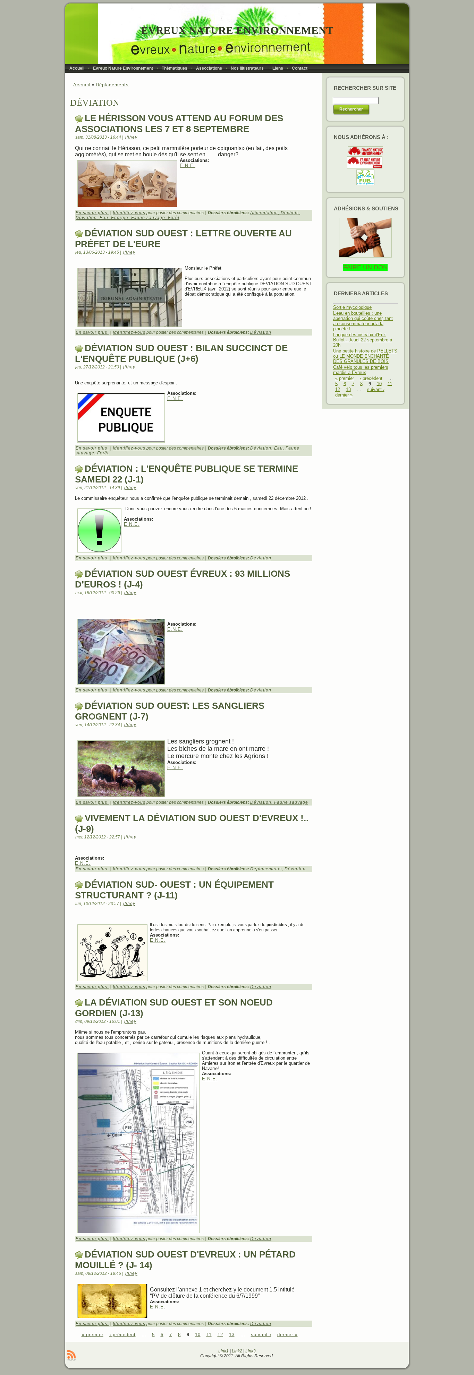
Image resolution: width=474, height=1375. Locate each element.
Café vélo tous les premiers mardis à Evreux (360, 370)
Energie (119, 217)
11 (209, 1334)
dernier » (287, 1334)
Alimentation (264, 212)
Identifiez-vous (129, 212)
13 (232, 1334)
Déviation (86, 217)
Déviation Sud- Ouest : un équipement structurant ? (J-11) (174, 889)
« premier (92, 1334)
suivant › (261, 1334)
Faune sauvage (148, 217)
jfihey (131, 137)
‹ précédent (122, 1334)
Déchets (290, 212)
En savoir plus (92, 212)
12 (220, 1334)
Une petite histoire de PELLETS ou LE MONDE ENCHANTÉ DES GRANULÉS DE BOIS (365, 356)
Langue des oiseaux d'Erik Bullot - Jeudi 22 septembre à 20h (362, 340)
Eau (104, 217)
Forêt (173, 217)
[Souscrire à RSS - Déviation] (71, 1355)
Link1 (223, 1351)
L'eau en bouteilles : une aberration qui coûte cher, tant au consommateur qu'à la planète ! (363, 321)
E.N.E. (187, 165)
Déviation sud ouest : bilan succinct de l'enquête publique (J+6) (181, 353)
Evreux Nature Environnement (237, 30)
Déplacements (112, 84)
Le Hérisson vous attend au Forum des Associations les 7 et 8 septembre (179, 123)
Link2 (237, 1351)
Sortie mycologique (352, 307)
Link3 (250, 1351)
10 (198, 1334)
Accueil (82, 84)
